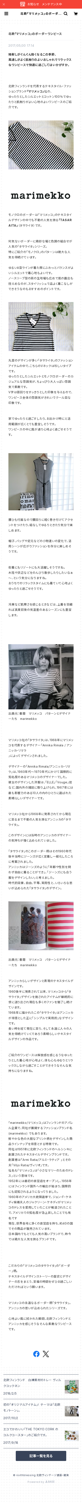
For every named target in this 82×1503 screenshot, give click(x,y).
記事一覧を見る (41, 1456)
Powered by (36, 1481)
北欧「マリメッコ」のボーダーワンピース (35, 34)
